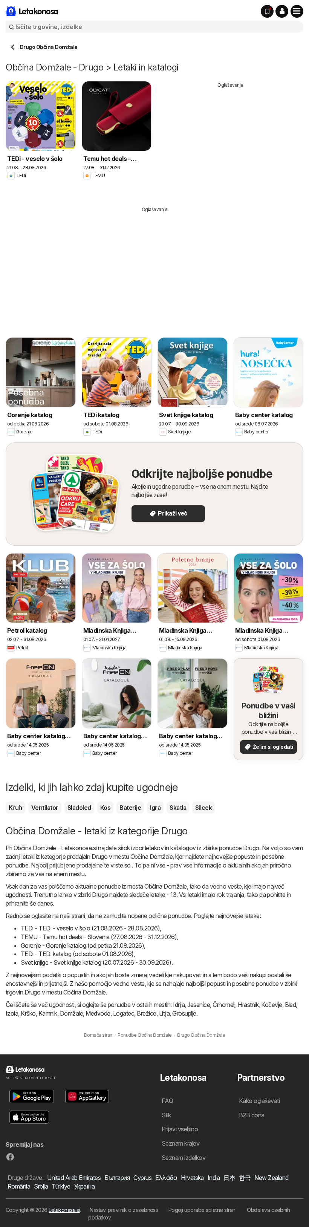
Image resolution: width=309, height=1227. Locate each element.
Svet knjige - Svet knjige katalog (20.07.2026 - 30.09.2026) (96, 962)
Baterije (130, 807)
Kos (105, 807)
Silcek (203, 807)
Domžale (71, 1013)
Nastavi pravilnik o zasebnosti (124, 1210)
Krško (28, 1013)
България (117, 1177)
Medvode (98, 1013)
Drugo (251, 848)
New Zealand (271, 1177)
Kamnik (47, 1013)
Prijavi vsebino (180, 1129)
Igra (155, 807)
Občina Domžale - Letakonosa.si (55, 848)
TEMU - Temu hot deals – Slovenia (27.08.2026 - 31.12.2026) (99, 937)
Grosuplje (184, 1013)
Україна (84, 1186)
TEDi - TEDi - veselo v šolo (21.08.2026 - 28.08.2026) (90, 928)
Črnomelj (224, 1004)
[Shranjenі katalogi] (267, 11)
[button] (281, 11)
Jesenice (198, 1004)
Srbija (41, 1186)
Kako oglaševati (259, 1101)
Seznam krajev (180, 1143)
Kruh (15, 807)
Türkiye (61, 1186)
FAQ (167, 1101)
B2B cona (252, 1115)
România (19, 1186)
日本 (229, 1177)
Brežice (146, 1013)
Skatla (178, 807)
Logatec (123, 1013)
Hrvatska (192, 1177)
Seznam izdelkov (183, 1157)
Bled (290, 1004)
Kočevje (271, 1004)
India (214, 1177)
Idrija (179, 1004)
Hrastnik (248, 1004)
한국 (245, 1177)
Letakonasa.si (64, 1210)
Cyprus (142, 1177)
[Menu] (297, 11)
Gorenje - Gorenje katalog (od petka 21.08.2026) (82, 945)
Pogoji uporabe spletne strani (202, 1210)
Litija (164, 1013)
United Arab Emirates (74, 1177)
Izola (12, 1013)
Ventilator (44, 807)
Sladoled (79, 807)
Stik (166, 1115)
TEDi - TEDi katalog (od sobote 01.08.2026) (77, 954)
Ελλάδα (166, 1177)
